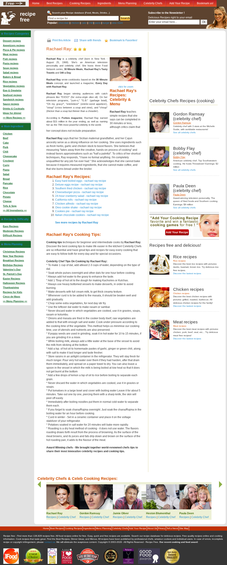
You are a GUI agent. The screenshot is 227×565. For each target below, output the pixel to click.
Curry (6, 165)
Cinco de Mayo (11, 296)
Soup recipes (10, 68)
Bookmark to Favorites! (123, 40)
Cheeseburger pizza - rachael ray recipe (79, 192)
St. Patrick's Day (12, 274)
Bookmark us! (205, 3)
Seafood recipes (12, 95)
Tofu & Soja (9, 206)
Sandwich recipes (13, 99)
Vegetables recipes (14, 86)
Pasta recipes (10, 63)
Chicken (7, 133)
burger (106, 23)
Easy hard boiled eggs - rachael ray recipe (80, 180)
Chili (5, 151)
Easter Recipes (11, 278)
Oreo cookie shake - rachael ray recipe (78, 207)
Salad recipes (10, 72)
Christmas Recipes (14, 251)
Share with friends (90, 40)
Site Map (183, 528)
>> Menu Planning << (15, 301)
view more (117, 23)
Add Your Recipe (179, 3)
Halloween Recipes (14, 283)
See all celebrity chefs (184, 132)
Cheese (7, 201)
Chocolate (9, 192)
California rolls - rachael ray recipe (76, 199)
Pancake (8, 183)
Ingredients (104, 3)
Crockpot (8, 160)
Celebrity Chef (67, 517)
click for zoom (125, 86)
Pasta (6, 169)
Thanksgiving (11, 287)
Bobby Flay (179, 157)
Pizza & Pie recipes (14, 50)
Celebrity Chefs (153, 3)
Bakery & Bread (12, 77)
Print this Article (61, 40)
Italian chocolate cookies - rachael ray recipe (82, 215)
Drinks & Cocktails (13, 108)
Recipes (51, 517)
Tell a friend (172, 528)
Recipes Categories (16, 33)
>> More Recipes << (14, 117)
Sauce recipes (11, 104)
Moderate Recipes (13, 231)
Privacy (161, 528)
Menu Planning (127, 3)
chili (91, 23)
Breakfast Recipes (13, 260)
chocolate (64, 23)
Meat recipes (10, 54)
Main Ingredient (13, 126)
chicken (75, 23)
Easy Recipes (10, 226)
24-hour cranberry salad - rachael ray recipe (81, 195)
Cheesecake (10, 156)
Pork (5, 147)
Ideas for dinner (12, 113)
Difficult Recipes (12, 235)
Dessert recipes (12, 40)
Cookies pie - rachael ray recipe (74, 211)
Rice (5, 187)
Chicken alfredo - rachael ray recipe (76, 203)
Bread (6, 179)
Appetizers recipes (14, 45)
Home (35, 3)
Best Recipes (55, 3)
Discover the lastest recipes (187, 273)
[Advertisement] (186, 63)
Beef (5, 138)
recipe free (27, 17)
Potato (7, 197)
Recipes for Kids (12, 292)
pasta (98, 23)
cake (84, 23)
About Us (152, 528)
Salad (6, 174)
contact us (49, 542)
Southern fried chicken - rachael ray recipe (80, 188)
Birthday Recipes (13, 265)
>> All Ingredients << (15, 210)
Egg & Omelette (12, 90)
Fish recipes (10, 59)
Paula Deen (179, 194)
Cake (6, 142)
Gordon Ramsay (182, 122)
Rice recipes (10, 81)
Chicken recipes (181, 293)
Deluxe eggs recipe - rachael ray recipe (79, 184)
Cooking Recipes (80, 3)
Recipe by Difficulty (16, 219)
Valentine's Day (12, 269)
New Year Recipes (13, 256)
